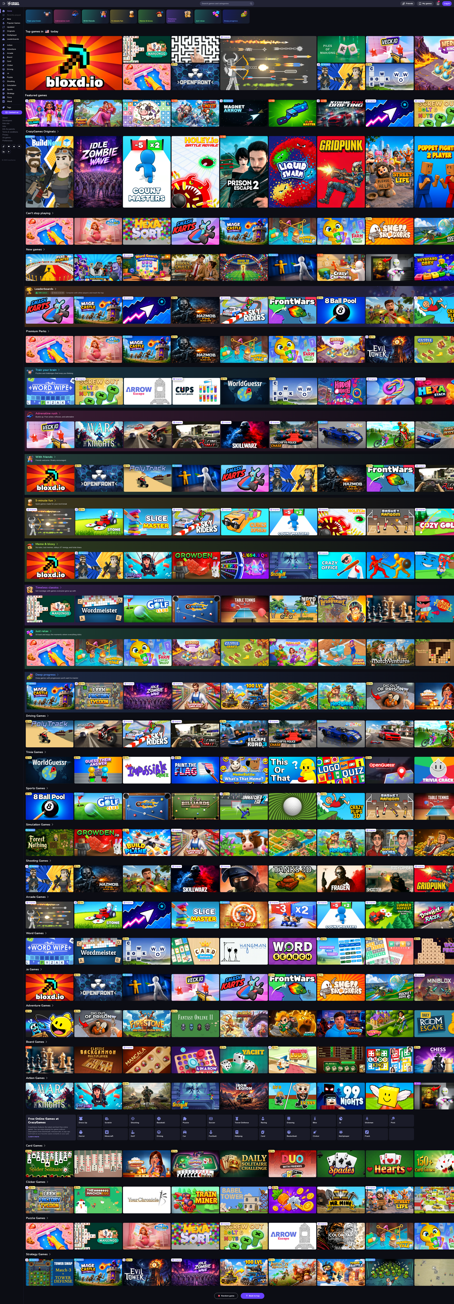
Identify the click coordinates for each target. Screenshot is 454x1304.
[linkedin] (3, 151)
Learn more (33, 1136)
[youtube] (9, 146)
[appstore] (14, 146)
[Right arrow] (448, 63)
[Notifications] (438, 3)
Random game (227, 1296)
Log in (447, 3)
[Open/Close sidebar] (4, 3)
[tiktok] (3, 146)
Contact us (13, 112)
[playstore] (9, 151)
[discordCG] (19, 146)
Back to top (254, 1296)
